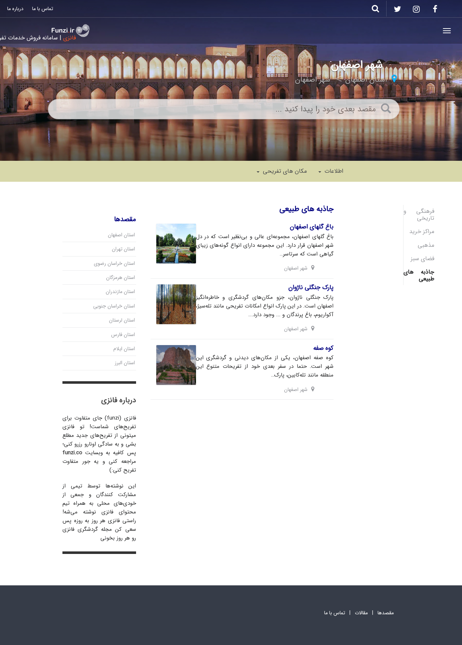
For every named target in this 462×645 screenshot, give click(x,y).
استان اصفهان (366, 79)
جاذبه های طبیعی (419, 275)
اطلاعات (333, 171)
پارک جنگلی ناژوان (311, 287)
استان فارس (123, 335)
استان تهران (123, 249)
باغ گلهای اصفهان (312, 227)
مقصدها (386, 613)
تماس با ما (42, 9)
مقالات (361, 613)
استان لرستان (122, 320)
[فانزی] (70, 31)
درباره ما (15, 9)
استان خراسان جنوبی (114, 306)
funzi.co (72, 452)
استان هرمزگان (120, 277)
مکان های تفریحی (284, 171)
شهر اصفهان (312, 79)
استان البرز (125, 363)
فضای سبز (422, 258)
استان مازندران (120, 292)
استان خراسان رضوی (114, 263)
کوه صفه (323, 348)
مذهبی (426, 245)
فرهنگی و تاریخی (419, 215)
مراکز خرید (421, 231)
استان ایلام (124, 349)
